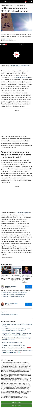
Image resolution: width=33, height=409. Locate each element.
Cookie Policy (12, 399)
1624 (31, 365)
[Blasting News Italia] (9, 2)
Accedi (30, 2)
